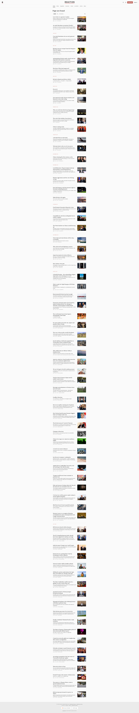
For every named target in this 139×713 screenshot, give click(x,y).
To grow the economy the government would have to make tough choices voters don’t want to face (64, 219)
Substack (64, 710)
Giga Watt (59, 577)
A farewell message (56, 316)
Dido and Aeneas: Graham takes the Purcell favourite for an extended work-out (64, 486)
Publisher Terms (79, 704)
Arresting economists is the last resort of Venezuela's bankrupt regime (63, 657)
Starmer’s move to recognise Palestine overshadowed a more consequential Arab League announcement (64, 515)
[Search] (123, 2)
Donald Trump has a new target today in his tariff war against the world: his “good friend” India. (64, 547)
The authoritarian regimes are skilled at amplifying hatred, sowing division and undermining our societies (64, 62)
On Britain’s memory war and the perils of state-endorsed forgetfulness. (64, 371)
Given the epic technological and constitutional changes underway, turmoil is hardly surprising (63, 112)
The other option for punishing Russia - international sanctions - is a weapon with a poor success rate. (63, 391)
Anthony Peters (60, 408)
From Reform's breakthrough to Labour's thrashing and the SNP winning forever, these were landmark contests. (64, 70)
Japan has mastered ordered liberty (62, 255)
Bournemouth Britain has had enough (62, 294)
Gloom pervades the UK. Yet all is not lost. (61, 240)
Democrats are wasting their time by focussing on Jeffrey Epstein (62, 554)
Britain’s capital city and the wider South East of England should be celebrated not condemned (63, 19)
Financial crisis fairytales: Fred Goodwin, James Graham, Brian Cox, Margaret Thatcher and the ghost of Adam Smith (63, 304)
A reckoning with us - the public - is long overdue (62, 80)
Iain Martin (59, 29)
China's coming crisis (58, 126)
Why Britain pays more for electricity (63, 611)
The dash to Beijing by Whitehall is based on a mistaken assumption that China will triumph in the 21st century (63, 129)
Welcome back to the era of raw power (63, 146)
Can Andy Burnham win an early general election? (63, 37)
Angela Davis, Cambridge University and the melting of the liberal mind (63, 466)
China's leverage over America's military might (63, 439)
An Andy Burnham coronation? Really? (63, 25)
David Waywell (61, 559)
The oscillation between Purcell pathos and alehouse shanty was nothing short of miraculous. (64, 489)
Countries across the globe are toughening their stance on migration (64, 639)
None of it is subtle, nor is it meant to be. (60, 676)
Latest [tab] (55, 13)
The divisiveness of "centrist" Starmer (63, 423)
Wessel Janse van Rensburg (62, 354)
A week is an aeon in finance (60, 448)
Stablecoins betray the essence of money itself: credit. (63, 353)
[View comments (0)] (61, 22)
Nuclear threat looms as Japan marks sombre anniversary (62, 378)
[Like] (53, 329)
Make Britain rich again (59, 197)
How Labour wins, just (58, 263)
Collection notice (75, 705)
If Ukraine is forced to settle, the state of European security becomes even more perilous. (64, 181)
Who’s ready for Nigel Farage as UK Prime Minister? (64, 285)
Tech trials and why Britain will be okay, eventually (63, 238)
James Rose (59, 336)
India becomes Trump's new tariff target (63, 545)
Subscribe (130, 2)
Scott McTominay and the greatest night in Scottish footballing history (64, 188)
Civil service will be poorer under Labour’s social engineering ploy (64, 495)
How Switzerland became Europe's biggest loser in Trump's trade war (64, 414)
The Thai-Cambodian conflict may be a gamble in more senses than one (63, 582)
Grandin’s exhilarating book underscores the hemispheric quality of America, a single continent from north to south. (64, 363)
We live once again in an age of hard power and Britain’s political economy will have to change (63, 120)
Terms (70, 705)
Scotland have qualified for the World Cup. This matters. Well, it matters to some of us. (64, 191)
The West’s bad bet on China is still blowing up (64, 226)
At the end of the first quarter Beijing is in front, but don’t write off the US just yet (63, 159)
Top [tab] (57, 13)
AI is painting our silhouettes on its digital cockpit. (62, 398)
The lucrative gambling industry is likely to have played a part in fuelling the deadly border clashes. (64, 585)
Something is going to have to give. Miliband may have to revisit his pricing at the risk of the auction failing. (64, 575)
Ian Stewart (60, 615)
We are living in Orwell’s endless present (63, 369)
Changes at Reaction (58, 431)
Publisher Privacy (73, 704)
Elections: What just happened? (61, 68)
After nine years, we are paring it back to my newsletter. (63, 432)
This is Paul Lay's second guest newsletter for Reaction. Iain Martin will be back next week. (64, 249)
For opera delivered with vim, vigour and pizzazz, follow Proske (63, 323)
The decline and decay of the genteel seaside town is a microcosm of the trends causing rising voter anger (63, 296)
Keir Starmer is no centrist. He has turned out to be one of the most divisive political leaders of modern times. (64, 425)
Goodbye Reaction (57, 397)
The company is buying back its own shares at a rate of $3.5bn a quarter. (63, 507)
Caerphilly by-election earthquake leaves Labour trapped (64, 216)
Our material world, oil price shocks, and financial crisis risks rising (63, 98)
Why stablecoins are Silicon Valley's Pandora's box (62, 351)
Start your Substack (66, 708)
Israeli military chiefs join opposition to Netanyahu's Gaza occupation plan (63, 341)
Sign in (135, 2)
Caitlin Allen (60, 318)
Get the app (75, 708)
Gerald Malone (60, 490)
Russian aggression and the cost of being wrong (63, 178)
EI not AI (55, 89)
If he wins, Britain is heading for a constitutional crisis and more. (64, 288)
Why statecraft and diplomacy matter (63, 246)
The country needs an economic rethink (60, 198)
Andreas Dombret (72, 354)
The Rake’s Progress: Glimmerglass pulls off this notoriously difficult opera (64, 630)
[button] (54, 6)
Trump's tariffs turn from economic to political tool (63, 476)
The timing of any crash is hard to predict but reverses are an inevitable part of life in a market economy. (64, 209)
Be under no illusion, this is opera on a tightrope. (62, 632)
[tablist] (58, 14)
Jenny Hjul (61, 500)
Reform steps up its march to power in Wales (63, 693)
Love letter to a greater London (61, 17)
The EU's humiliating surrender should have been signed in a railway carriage (63, 536)
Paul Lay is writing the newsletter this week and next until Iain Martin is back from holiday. (63, 257)
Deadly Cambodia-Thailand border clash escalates (63, 620)
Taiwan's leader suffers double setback (63, 563)
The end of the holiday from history (62, 118)
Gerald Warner (61, 392)
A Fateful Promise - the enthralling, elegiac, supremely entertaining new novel (64, 275)
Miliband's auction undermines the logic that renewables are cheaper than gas (63, 572)
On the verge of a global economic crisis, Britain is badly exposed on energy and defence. (63, 101)
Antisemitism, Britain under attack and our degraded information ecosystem (64, 59)
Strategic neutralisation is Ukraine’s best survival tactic (63, 388)
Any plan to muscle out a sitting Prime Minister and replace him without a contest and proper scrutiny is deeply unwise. (64, 27)
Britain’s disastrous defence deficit (62, 79)
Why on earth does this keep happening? (63, 110)
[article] (69, 19)
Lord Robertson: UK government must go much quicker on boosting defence (63, 168)
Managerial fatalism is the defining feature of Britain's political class (64, 602)
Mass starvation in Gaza (59, 666)
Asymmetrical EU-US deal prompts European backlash (62, 592)
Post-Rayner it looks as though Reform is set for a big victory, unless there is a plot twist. (64, 266)
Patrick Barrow (60, 606)
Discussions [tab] (61, 13)
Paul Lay (60, 250)
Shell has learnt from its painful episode (63, 505)
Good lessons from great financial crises (63, 207)
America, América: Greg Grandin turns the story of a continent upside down (64, 360)
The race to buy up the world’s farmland (63, 332)
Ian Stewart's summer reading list (62, 457)
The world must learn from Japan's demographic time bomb (62, 314)
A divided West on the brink (60, 137)
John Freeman (59, 364)
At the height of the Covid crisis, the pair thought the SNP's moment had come (64, 52)
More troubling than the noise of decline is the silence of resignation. (63, 605)
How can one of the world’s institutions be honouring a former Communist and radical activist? (63, 469)
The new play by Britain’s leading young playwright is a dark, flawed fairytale (64, 307)
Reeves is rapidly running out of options (63, 405)
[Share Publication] (126, 2)
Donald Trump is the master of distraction (64, 674)
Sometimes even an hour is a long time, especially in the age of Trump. (64, 451)
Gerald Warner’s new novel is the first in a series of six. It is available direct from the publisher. (64, 278)
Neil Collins (59, 508)
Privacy (66, 705)
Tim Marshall (61, 520)
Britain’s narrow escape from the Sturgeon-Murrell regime (64, 49)
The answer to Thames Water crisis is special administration (62, 683)
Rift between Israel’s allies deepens (62, 527)
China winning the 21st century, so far (63, 157)
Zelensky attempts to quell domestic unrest (64, 648)
